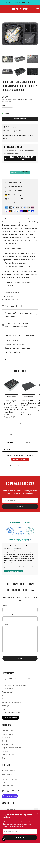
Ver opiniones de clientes (13, 571)
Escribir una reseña (20, 459)
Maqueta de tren (8, 754)
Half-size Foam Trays (12, 352)
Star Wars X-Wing (11, 340)
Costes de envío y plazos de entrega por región (18, 137)
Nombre (5, 606)
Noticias (5, 695)
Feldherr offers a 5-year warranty (14, 685)
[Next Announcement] (37, 2)
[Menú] (3, 9)
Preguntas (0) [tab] (29, 442)
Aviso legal (5, 706)
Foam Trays (9, 356)
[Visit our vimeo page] (12, 790)
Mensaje (5, 624)
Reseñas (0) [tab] (11, 442)
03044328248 (7, 775)
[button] (3, 839)
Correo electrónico (9, 615)
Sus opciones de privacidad (11, 702)
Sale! (3, 758)
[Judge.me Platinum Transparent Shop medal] (30, 531)
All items (8, 360)
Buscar (4, 699)
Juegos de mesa (7, 734)
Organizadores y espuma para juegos (18, 348)
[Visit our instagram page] (7, 790)
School (4, 741)
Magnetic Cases (7, 744)
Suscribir (20, 837)
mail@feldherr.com (8, 770)
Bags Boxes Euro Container (11, 748)
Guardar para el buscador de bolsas (21, 158)
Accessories (6, 737)
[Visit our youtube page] (17, 790)
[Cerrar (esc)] (37, 813)
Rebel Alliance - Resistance (14, 344)
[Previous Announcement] (3, 2)
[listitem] (20, 2)
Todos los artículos (8, 689)
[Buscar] (33, 9)
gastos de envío (21, 99)
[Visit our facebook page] (2, 790)
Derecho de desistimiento (11, 712)
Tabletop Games (7, 731)
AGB (3, 709)
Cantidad (4, 106)
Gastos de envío (7, 692)
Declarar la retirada (11, 718)
